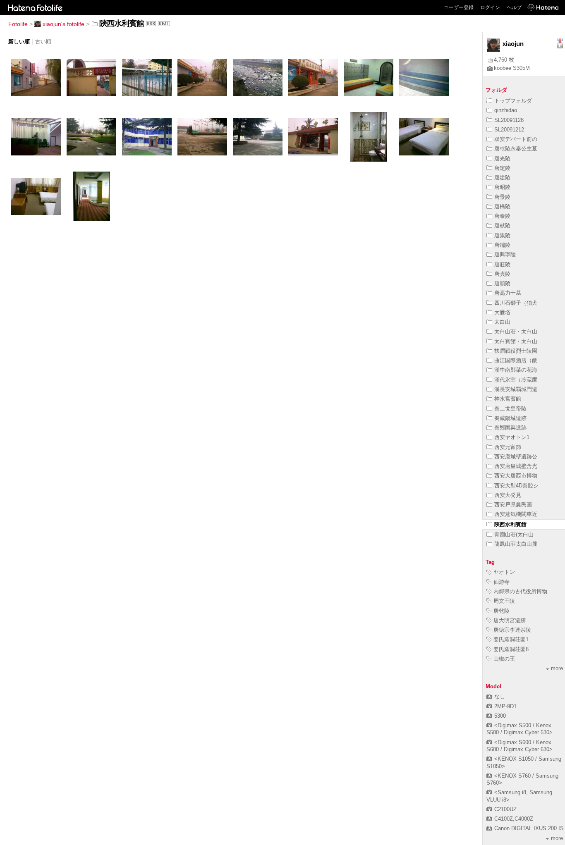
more (557, 668)
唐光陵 (502, 158)
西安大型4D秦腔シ (516, 485)
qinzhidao (505, 110)
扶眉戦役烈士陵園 (515, 351)
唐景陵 (502, 197)
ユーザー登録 (459, 7)
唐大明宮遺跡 (509, 620)
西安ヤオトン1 (511, 437)
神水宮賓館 (507, 399)
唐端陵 (502, 245)
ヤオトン (504, 572)
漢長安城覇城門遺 (515, 389)
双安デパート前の (515, 139)
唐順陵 (502, 283)
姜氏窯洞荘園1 (511, 639)
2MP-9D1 (505, 706)
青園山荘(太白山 (514, 534)
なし (499, 696)
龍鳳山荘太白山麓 (515, 544)
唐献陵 (502, 225)
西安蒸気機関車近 (515, 514)
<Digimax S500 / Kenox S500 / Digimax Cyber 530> (519, 728)
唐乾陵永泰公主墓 (515, 149)
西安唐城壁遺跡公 (515, 457)
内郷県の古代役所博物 (520, 591)
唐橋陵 (502, 206)
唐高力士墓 (507, 293)
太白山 (502, 322)
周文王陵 (504, 601)
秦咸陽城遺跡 (510, 418)
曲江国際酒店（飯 (515, 360)
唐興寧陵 (505, 254)
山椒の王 (504, 659)
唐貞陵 (502, 274)
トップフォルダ (513, 101)
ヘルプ (514, 7)
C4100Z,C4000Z (513, 819)
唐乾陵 (501, 611)
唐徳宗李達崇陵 (512, 630)
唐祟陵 (502, 235)
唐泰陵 (502, 216)
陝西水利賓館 (510, 524)
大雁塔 (502, 312)
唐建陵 (502, 177)
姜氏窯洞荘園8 (511, 649)
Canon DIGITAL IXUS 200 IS (529, 828)
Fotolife (18, 24)
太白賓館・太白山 (515, 341)
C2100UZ (505, 809)
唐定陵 (502, 168)
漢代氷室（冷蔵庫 (515, 380)
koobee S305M (512, 68)
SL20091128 (509, 120)
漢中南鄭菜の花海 (515, 370)
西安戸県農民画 (513, 504)
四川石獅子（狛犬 (515, 303)
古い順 (43, 41)
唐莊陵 (502, 264)
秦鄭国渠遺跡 (510, 428)
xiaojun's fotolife (63, 24)
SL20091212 (509, 130)
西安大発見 (507, 495)
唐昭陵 (502, 187)
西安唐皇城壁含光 (515, 466)
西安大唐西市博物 (515, 476)
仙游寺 (501, 582)
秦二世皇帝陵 (510, 409)
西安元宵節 (507, 447)
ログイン (490, 7)
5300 (500, 716)
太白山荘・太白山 (515, 331)
